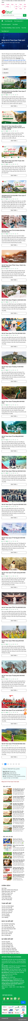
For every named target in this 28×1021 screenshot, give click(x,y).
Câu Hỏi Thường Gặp (7, 899)
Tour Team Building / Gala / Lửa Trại (10, 27)
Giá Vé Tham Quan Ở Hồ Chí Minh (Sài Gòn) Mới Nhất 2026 (13, 231)
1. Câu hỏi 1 (5, 69)
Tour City (23, 27)
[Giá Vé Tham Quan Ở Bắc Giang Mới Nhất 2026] (14, 632)
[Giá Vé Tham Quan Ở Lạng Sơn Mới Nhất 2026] (14, 495)
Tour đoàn (15, 24)
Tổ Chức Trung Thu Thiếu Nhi (9, 948)
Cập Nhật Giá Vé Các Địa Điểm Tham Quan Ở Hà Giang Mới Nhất (14, 92)
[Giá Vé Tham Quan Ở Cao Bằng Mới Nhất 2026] (14, 427)
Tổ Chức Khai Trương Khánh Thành (10, 951)
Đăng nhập (23, 18)
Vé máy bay (16, 6)
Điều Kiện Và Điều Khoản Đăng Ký (10, 890)
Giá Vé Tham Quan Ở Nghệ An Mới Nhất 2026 (14, 300)
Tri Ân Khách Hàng (6, 896)
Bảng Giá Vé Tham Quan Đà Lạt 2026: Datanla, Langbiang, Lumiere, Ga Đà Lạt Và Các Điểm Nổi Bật (13, 127)
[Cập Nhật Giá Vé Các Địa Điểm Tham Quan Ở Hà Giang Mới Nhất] (14, 82)
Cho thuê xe (25, 6)
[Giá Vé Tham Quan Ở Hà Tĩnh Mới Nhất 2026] (14, 324)
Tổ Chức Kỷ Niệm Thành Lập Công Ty (11, 953)
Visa (12, 4)
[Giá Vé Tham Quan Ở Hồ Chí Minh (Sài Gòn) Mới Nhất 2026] (14, 221)
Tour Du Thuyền (5, 914)
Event (3, 4)
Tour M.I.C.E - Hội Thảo (7, 911)
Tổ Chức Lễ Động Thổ (7, 943)
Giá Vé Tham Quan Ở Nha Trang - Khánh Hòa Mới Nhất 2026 (14, 265)
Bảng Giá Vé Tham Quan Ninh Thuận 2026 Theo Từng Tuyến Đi (13, 161)
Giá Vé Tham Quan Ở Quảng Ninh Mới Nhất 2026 (13, 676)
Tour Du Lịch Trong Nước (8, 909)
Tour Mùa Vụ (4, 31)
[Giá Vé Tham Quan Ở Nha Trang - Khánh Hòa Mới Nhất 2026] (14, 256)
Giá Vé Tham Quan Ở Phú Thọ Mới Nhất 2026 (14, 607)
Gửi (23, 1002)
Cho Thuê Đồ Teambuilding (8, 924)
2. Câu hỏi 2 (5, 72)
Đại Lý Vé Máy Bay (6, 935)
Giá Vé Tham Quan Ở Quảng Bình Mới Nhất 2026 (13, 402)
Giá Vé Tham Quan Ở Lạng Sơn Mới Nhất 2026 (14, 504)
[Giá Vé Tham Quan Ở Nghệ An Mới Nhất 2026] (14, 291)
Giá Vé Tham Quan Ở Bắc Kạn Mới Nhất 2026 (14, 471)
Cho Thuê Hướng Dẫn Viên (8, 927)
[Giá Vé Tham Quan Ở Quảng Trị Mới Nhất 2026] (14, 357)
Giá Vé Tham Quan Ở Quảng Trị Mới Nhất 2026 (12, 367)
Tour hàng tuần (8, 21)
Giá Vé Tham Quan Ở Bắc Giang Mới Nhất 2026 (13, 641)
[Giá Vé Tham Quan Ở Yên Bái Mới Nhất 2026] (14, 735)
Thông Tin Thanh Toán (7, 893)
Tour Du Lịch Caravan (7, 912)
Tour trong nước (18, 21)
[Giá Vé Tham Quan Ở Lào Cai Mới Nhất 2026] (14, 701)
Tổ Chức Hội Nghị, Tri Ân (7, 946)
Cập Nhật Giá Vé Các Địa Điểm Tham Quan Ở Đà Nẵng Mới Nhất (14, 196)
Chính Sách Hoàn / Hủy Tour (8, 891)
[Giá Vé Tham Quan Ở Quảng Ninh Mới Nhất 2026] (14, 666)
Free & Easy (21, 6)
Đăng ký (18, 18)
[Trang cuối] (19, 764)
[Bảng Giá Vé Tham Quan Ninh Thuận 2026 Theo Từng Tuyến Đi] (14, 152)
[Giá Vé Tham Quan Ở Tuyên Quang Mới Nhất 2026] (14, 563)
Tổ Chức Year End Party (7, 945)
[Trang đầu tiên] (2, 764)
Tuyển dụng (7, 5)
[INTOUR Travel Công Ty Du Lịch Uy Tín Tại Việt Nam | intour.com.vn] (2, 21)
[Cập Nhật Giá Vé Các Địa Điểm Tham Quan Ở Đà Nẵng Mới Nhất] (14, 186)
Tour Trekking (5, 917)
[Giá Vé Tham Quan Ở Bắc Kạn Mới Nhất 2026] (14, 462)
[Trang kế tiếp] (16, 764)
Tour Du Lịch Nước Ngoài (8, 906)
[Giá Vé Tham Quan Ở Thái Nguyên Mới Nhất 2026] (14, 529)
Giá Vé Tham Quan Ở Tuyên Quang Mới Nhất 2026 (13, 573)
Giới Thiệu (4, 888)
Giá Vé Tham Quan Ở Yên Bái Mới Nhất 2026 (13, 743)
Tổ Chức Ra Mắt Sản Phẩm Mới (9, 950)
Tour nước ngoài (5, 24)
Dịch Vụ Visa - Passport (7, 932)
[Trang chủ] (2, 42)
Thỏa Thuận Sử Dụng (7, 898)
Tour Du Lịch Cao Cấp (7, 907)
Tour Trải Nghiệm (6, 915)
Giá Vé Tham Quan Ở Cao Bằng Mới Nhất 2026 (13, 437)
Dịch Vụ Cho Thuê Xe (7, 933)
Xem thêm (13, 106)
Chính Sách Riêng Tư (7, 894)
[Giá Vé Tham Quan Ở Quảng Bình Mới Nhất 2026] (14, 392)
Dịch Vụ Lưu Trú (5, 930)
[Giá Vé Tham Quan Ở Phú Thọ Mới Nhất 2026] (14, 598)
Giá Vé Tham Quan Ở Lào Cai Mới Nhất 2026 (13, 710)
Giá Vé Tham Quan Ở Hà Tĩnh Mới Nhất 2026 (13, 333)
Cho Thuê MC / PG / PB (7, 925)
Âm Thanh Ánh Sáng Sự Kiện (9, 928)
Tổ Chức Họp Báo (6, 941)
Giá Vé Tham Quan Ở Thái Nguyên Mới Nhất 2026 (13, 538)
